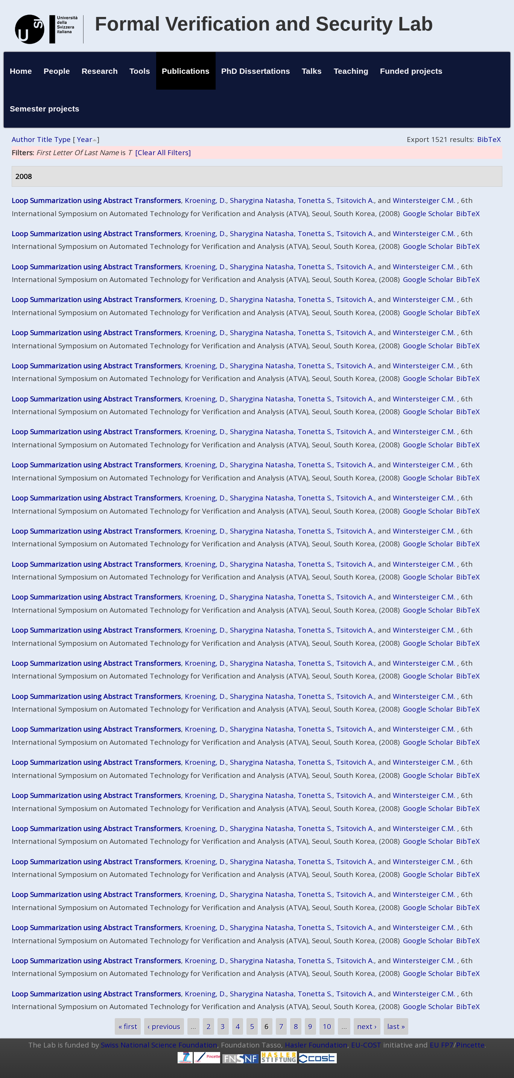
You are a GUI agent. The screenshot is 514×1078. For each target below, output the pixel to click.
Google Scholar (428, 213)
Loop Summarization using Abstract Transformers (96, 200)
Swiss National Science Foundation (159, 1044)
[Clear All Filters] (163, 152)
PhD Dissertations (255, 71)
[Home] (49, 51)
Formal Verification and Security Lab (264, 24)
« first (128, 1026)
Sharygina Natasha (262, 200)
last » (396, 1026)
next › (367, 1026)
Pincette (470, 1044)
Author (23, 139)
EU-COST (366, 1044)
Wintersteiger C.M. (424, 200)
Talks (312, 71)
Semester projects (44, 108)
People (57, 71)
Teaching (351, 71)
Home (21, 71)
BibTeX (489, 139)
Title (44, 139)
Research (100, 71)
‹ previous (164, 1026)
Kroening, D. (205, 200)
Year (84, 139)
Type (62, 139)
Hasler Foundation (316, 1044)
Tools (139, 71)
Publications (186, 71)
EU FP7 (441, 1044)
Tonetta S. (315, 200)
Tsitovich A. (355, 200)
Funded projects (411, 71)
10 (327, 1026)
